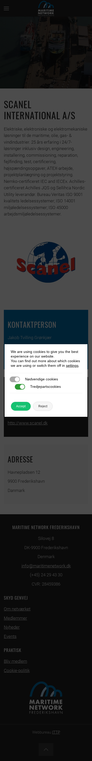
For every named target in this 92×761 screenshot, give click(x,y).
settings (72, 365)
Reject (42, 406)
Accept (21, 406)
